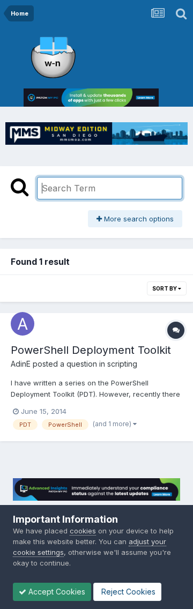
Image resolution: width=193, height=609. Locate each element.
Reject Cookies (127, 591)
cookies (83, 530)
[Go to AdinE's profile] (22, 324)
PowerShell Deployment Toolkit (91, 350)
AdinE (21, 363)
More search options (138, 218)
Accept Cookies (55, 591)
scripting (122, 363)
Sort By (165, 288)
